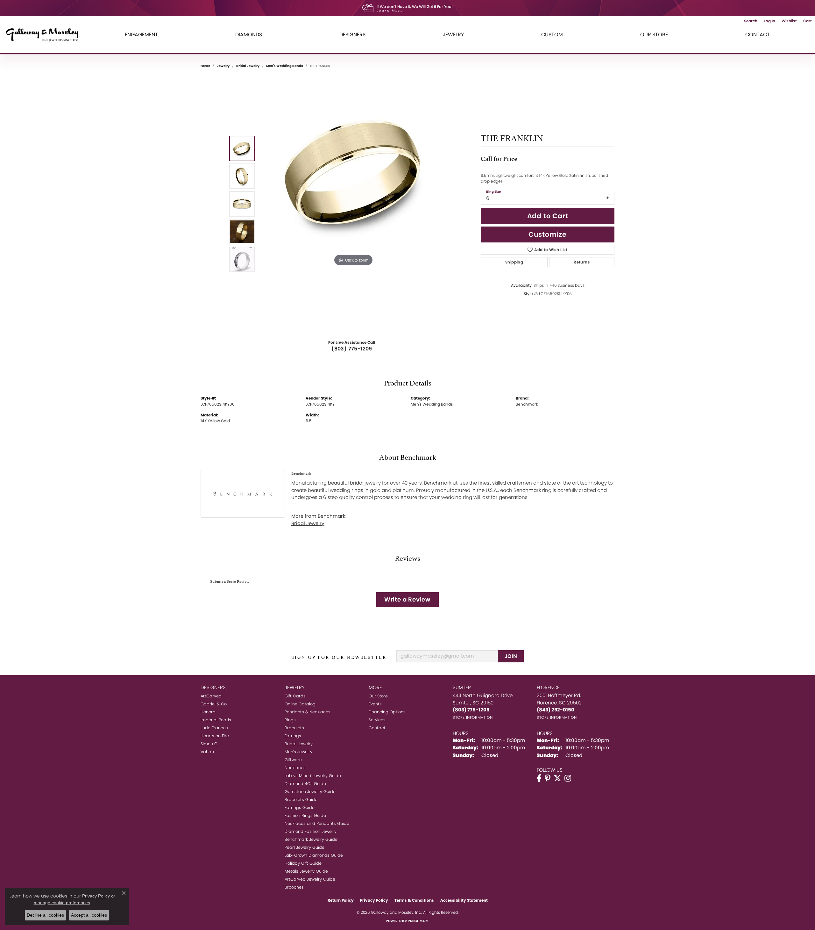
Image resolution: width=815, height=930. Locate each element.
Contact (757, 34)
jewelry (223, 65)
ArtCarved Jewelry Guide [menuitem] (310, 879)
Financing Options (387, 712)
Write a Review (407, 599)
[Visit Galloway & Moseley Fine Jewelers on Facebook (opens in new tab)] (539, 778)
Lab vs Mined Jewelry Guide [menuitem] (313, 775)
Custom (552, 34)
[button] (750, 21)
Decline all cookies (45, 915)
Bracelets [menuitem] (294, 728)
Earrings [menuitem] (293, 736)
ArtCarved (211, 696)
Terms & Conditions (414, 900)
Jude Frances (214, 728)
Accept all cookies (89, 915)
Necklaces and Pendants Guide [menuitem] (317, 823)
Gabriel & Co (214, 704)
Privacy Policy (374, 900)
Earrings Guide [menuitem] (300, 807)
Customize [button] (547, 234)
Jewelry (453, 34)
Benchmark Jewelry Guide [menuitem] (311, 839)
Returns (582, 262)
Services (377, 720)
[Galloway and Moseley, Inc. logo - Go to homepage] (44, 35)
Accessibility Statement (464, 900)
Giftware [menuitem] (293, 759)
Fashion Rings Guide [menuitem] (305, 815)
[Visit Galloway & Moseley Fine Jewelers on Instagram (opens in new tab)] (567, 778)
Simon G (209, 743)
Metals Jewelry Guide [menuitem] (306, 871)
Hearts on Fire (215, 736)
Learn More (390, 10)
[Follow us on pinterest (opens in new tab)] (547, 778)
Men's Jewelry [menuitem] (298, 751)
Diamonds (248, 34)
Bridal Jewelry (247, 65)
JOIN (511, 656)
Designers (352, 34)
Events (375, 704)
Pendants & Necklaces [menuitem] (307, 712)
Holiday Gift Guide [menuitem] (303, 863)
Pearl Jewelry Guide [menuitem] (304, 847)
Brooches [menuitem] (294, 887)
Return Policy (341, 900)
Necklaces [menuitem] (295, 767)
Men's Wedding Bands (284, 65)
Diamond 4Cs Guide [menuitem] (305, 783)
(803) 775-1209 (351, 348)
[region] (353, 203)
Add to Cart (547, 215)
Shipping (514, 262)
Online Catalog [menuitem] (300, 704)
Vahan (207, 751)
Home (205, 65)
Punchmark (418, 921)
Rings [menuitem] (290, 720)
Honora (208, 712)
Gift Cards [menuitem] (295, 696)
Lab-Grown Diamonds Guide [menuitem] (314, 855)
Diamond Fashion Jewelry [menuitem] (311, 831)
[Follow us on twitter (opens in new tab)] (557, 778)
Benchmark (527, 404)
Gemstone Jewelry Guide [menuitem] (310, 791)
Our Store (654, 34)
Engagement (141, 34)
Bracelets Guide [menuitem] (301, 799)
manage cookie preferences (62, 902)
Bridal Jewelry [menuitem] (299, 743)
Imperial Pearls (216, 720)
